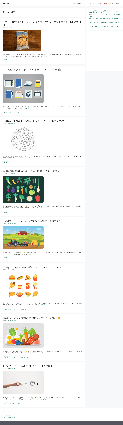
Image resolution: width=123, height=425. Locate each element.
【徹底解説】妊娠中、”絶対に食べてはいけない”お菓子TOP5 (33, 121)
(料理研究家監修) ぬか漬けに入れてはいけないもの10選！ (32, 171)
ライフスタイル (7, 59)
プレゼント (6, 403)
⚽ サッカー (92, 3)
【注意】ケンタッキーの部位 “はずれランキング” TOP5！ (32, 267)
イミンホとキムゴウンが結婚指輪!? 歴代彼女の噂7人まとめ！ (104, 26)
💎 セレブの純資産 (77, 3)
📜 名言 (111, 3)
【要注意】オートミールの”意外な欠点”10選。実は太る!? (32, 221)
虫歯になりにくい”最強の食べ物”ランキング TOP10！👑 (31, 317)
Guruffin (6, 3)
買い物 (11, 112)
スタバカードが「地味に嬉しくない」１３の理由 (28, 366)
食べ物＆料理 (18, 61)
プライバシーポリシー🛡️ (9, 417)
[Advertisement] (104, 54)
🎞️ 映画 (117, 3)
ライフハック (12, 61)
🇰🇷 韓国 (99, 3)
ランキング (18, 309)
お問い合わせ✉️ (6, 415)
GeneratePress (68, 423)
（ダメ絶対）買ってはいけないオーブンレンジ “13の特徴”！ (33, 69)
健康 (10, 258)
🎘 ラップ (85, 3)
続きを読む (45, 56)
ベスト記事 (6, 61)
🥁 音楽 (105, 3)
